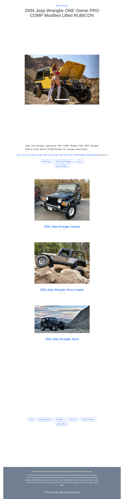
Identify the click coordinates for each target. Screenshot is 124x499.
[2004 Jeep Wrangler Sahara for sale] (62, 199)
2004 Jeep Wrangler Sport (62, 339)
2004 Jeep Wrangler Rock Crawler (62, 289)
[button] (30, 80)
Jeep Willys (61, 424)
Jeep (79, 161)
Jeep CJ (72, 419)
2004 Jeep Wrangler (63, 161)
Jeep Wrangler (61, 166)
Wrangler (59, 419)
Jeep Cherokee (87, 419)
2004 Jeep (46, 161)
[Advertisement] (62, 36)
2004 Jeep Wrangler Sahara (62, 226)
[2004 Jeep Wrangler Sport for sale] (62, 319)
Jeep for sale (61, 6)
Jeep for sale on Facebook (69, 492)
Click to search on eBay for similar (57, 155)
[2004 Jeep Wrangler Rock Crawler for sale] (62, 263)
